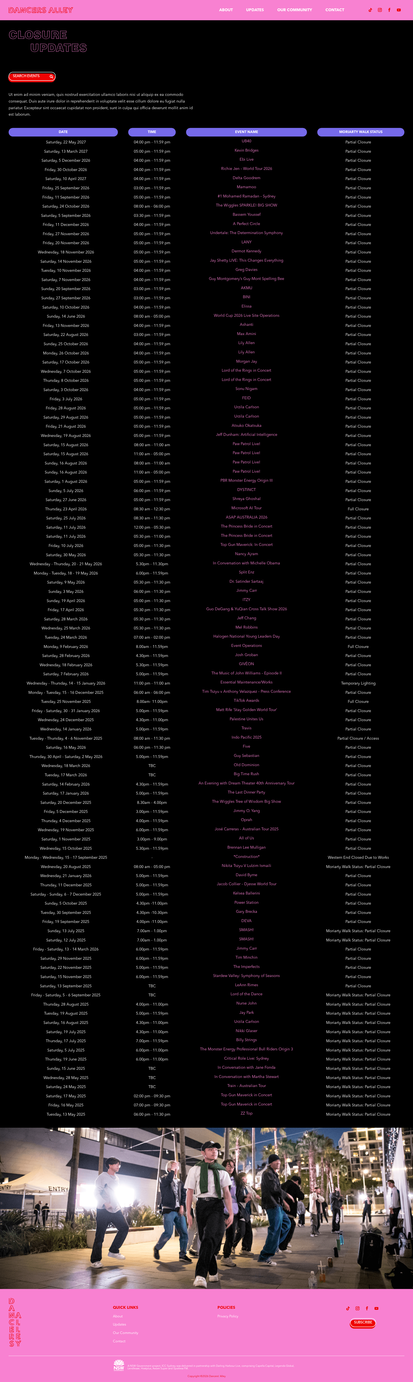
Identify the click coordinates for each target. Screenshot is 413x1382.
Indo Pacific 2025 (247, 737)
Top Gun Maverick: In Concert (246, 545)
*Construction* (247, 857)
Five (246, 746)
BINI (246, 297)
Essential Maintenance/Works (246, 682)
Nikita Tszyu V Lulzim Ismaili (246, 866)
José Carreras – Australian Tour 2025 (247, 829)
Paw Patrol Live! (246, 444)
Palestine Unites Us (246, 719)
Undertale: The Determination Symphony (246, 233)
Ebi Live (247, 159)
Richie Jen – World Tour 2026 (246, 169)
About (226, 10)
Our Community (294, 10)
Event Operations (246, 646)
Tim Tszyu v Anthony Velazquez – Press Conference (246, 692)
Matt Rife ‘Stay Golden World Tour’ (246, 710)
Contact (334, 10)
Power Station (246, 903)
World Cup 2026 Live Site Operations (246, 316)
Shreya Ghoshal (247, 499)
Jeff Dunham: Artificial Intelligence (246, 435)
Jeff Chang (246, 618)
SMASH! (246, 930)
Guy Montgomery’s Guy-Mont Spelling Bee (246, 279)
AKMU (246, 288)
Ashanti (246, 325)
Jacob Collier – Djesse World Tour (246, 884)
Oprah (246, 820)
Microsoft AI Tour (246, 508)
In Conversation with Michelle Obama (246, 563)
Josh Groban (246, 655)
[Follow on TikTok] (370, 10)
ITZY (246, 600)
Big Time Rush (246, 774)
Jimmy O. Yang (246, 811)
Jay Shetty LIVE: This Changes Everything (246, 260)
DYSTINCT (246, 490)
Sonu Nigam (246, 389)
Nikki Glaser (246, 1031)
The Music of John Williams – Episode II (246, 673)
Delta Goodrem (246, 178)
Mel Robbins (247, 627)
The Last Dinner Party (246, 792)
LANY (247, 242)
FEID (246, 398)
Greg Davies (246, 270)
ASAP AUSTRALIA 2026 (246, 517)
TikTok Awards (246, 701)
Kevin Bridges (247, 150)
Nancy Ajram (246, 554)
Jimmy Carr (246, 591)
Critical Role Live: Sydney (246, 1059)
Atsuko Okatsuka (247, 426)
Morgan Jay (246, 361)
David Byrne (246, 875)
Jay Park (246, 1013)
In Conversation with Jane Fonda (247, 1068)
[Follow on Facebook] (389, 10)
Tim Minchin (246, 958)
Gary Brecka (246, 912)
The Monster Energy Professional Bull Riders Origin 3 (246, 1049)
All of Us (246, 838)
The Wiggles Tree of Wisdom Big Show (246, 802)
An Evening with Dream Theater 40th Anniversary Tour (246, 783)
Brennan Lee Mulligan (246, 847)
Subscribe (363, 1322)
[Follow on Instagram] (380, 10)
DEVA (246, 921)
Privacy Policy (227, 1316)
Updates (255, 10)
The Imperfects (246, 967)
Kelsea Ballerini (246, 893)
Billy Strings (246, 1040)
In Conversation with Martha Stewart (246, 1077)
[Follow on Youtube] (399, 10)
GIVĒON (246, 664)
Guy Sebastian (246, 756)
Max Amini (246, 334)
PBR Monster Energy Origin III (246, 481)
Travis (246, 728)
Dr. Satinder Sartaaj (247, 582)
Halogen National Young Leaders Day (246, 636)
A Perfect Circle (246, 224)
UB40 (246, 141)
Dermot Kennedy (246, 251)
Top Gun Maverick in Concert (246, 1095)
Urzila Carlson (246, 407)
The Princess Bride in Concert (246, 526)
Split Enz (246, 572)
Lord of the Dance (246, 994)
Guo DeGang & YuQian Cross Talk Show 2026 (246, 609)
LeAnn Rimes (246, 985)
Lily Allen (246, 343)
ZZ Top (247, 1113)
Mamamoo (246, 187)
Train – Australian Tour (246, 1086)
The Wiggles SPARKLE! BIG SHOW (246, 205)
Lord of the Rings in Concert (246, 371)
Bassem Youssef (246, 215)
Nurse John (246, 1003)
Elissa (247, 306)
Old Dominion (246, 765)
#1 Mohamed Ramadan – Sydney (247, 196)
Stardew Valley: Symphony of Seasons (246, 976)
